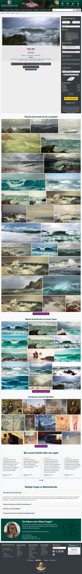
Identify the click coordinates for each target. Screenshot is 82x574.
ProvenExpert (9, 474)
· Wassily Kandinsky (44, 551)
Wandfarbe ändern (46, 64)
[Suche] (74, 10)
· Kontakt (18, 546)
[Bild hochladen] (79, 10)
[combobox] (71, 26)
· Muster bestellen (32, 557)
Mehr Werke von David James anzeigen (41, 391)
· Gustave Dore (43, 554)
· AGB (18, 549)
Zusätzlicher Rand (65, 24)
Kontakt (49, 9)
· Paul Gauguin (43, 549)
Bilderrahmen (29, 10)
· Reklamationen (19, 554)
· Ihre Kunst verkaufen (32, 548)
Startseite (2, 13)
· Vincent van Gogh (44, 546)
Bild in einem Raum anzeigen (31, 67)
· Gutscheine (31, 555)
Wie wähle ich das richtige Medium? (11, 508)
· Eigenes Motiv (31, 546)
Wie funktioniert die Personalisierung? (12, 492)
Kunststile (23, 10)
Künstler (12, 10)
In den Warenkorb (72, 98)
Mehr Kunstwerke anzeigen (41, 446)
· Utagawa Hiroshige (44, 552)
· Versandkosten (31, 549)
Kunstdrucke (6, 10)
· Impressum (19, 548)
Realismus (12, 13)
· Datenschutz (19, 551)
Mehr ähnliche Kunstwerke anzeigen (41, 313)
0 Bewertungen (33, 69)
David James (18, 13)
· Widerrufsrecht (19, 552)
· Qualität (30, 551)
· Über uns (18, 555)
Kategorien (17, 10)
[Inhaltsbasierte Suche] (76, 10)
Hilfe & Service (43, 10)
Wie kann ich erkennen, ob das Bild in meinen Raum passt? (17, 504)
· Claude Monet (43, 548)
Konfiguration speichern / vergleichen (71, 74)
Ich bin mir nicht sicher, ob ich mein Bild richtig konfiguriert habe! (19, 513)
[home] (2, 10)
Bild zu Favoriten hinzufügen (32, 64)
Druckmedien (36, 10)
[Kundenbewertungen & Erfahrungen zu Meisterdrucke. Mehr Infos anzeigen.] (74, 549)
